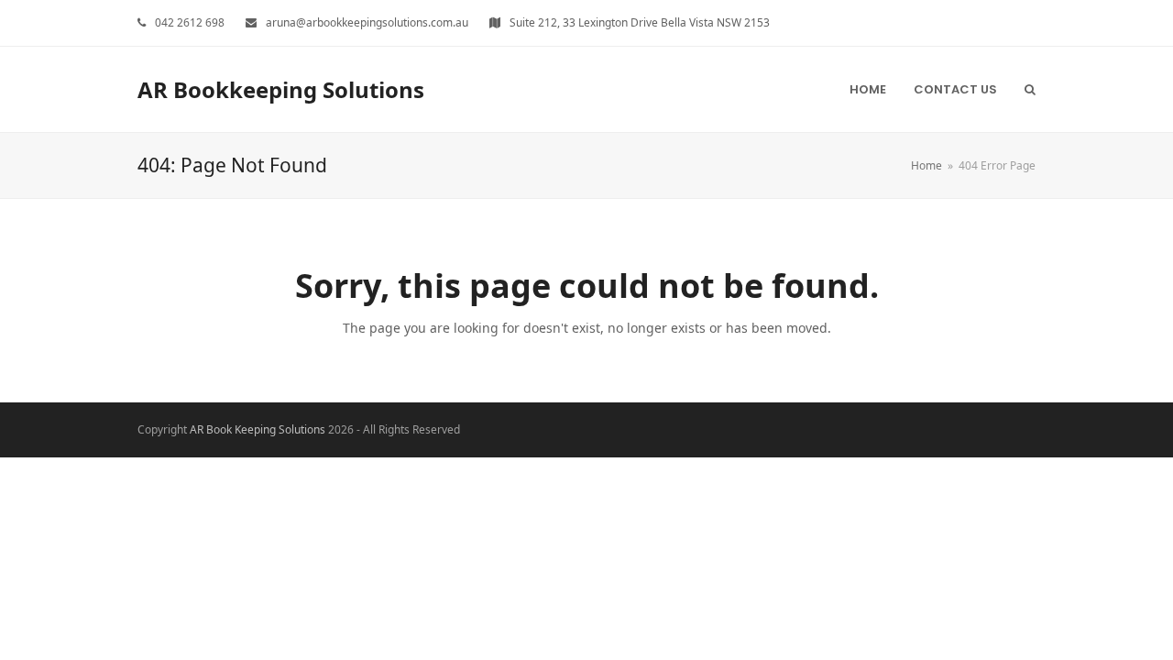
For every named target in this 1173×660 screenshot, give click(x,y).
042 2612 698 (190, 22)
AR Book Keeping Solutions (257, 429)
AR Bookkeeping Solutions (280, 89)
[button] (1030, 89)
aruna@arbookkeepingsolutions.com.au (367, 22)
